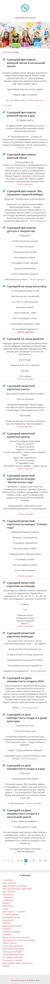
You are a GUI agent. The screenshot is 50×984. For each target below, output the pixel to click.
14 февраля (8, 897)
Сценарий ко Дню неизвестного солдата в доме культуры (27, 718)
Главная (6, 52)
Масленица (8, 906)
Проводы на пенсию (12, 960)
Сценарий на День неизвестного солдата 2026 (25, 679)
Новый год (8, 894)
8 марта (6, 903)
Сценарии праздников (19, 980)
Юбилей (6, 923)
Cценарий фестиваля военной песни (21, 156)
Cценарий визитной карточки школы (21, 435)
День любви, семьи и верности (17, 963)
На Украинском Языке (13, 948)
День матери (9, 891)
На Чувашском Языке (13, 957)
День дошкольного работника (17, 888)
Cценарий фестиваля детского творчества (21, 229)
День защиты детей (12, 926)
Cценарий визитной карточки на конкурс (21, 584)
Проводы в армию (11, 931)
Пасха (5, 908)
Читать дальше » (35, 100)
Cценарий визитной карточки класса (21, 387)
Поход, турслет (10, 943)
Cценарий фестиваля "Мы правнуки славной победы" (25, 192)
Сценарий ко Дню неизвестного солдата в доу (26, 767)
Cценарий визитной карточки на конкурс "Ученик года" (27, 524)
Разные (8, 105)
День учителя (9, 883)
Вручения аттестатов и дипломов (19, 940)
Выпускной (8, 920)
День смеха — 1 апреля (14, 911)
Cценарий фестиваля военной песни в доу (21, 114)
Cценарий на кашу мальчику (26, 286)
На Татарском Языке (12, 946)
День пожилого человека (15, 886)
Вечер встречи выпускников (16, 937)
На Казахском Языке (12, 951)
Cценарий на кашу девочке (25, 339)
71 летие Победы (11, 914)
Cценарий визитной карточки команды (21, 634)
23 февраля (8, 900)
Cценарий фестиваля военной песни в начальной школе (26, 63)
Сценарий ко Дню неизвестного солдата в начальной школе (23, 814)
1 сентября (8, 880)
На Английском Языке (13, 954)
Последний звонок (12, 917)
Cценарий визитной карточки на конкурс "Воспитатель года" (21, 479)
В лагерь (7, 934)
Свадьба (7, 928)
